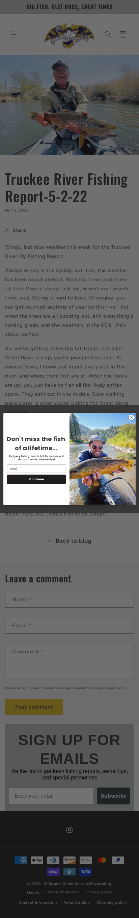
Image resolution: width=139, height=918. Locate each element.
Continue (36, 479)
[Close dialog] (131, 417)
